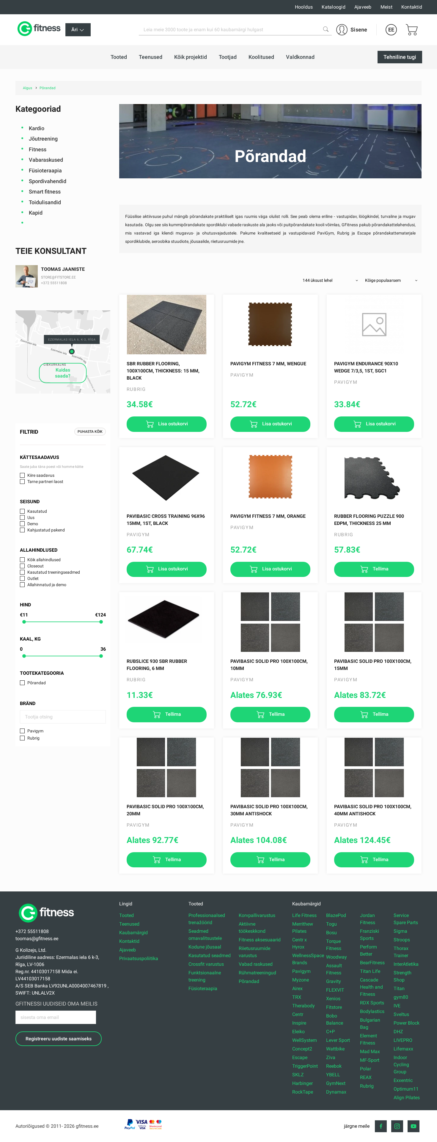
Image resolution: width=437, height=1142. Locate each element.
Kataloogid (333, 7)
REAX (366, 1077)
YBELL (333, 1074)
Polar (365, 1069)
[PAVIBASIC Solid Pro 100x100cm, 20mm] (167, 767)
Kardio (36, 128)
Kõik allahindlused (44, 559)
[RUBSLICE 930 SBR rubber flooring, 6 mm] (167, 622)
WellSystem (304, 1040)
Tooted (126, 915)
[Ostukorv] (412, 29)
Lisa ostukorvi (172, 424)
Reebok (334, 1066)
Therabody (303, 1006)
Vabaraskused (46, 160)
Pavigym (35, 731)
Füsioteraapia (45, 170)
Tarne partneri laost (45, 481)
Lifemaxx (403, 1049)
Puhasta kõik (90, 432)
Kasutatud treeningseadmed (53, 572)
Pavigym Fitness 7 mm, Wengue (268, 363)
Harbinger (302, 1083)
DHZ (398, 1031)
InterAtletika (406, 964)
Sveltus (401, 1014)
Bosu (331, 932)
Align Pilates (407, 1097)
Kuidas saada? (62, 372)
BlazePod (336, 915)
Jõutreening (43, 139)
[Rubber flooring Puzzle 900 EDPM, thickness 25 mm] (374, 477)
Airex (297, 988)
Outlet (33, 578)
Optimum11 (406, 1089)
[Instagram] (397, 1126)
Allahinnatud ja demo (46, 584)
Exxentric (403, 1080)
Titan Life (370, 971)
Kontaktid (411, 7)
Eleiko (298, 1031)
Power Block (406, 1023)
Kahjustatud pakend (46, 530)
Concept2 (302, 1049)
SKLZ (298, 1074)
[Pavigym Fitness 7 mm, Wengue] (270, 324)
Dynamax (336, 1092)
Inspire (299, 1023)
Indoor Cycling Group (401, 1065)
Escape (299, 1057)
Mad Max (370, 1051)
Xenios (333, 998)
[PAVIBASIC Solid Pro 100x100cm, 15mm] (374, 622)
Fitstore (334, 1007)
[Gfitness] (40, 30)
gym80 (401, 997)
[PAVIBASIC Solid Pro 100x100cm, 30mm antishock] (270, 767)
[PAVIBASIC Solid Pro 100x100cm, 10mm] (270, 622)
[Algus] (47, 924)
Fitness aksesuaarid (260, 940)
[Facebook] (381, 1126)
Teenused (129, 924)
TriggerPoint (305, 1066)
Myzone (300, 980)
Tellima (380, 569)
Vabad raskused (256, 964)
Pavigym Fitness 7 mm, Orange (268, 516)
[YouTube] (413, 1126)
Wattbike (335, 1049)
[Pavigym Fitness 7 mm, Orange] (270, 477)
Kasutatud (37, 511)
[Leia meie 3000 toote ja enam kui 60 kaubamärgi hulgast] (325, 29)
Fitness (37, 149)
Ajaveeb (363, 7)
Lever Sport (338, 1040)
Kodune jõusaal (204, 947)
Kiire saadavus (40, 475)
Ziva (330, 1057)
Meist (386, 7)
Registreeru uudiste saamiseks (59, 1039)
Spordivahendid (47, 181)
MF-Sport (369, 1060)
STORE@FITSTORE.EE (58, 277)
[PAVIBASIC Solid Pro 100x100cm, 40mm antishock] (374, 767)
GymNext (335, 1083)
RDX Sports (372, 1003)
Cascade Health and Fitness (371, 987)
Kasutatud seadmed (209, 955)
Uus (30, 517)
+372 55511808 (54, 283)
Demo (32, 523)
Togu (331, 924)
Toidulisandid (45, 202)
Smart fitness (45, 191)
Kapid (36, 213)
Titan (399, 988)
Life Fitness (304, 915)
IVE (397, 1006)
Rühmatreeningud (257, 973)
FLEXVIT (335, 990)
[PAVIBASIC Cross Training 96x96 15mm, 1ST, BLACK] (167, 477)
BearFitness (372, 962)
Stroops (402, 940)
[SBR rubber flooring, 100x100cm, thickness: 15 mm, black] (167, 324)
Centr (297, 1014)
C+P (330, 1031)
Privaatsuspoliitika (138, 958)
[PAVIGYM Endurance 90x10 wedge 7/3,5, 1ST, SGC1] (374, 324)
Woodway (336, 957)
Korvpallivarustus (257, 915)
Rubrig (33, 738)
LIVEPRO (403, 1040)
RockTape (302, 1092)
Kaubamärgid (133, 932)
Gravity (333, 981)
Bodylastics (372, 1011)
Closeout (35, 566)
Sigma (400, 931)
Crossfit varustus (206, 964)
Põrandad (36, 682)
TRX (296, 997)
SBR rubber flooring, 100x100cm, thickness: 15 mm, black (163, 371)
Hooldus (304, 7)
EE (391, 29)
